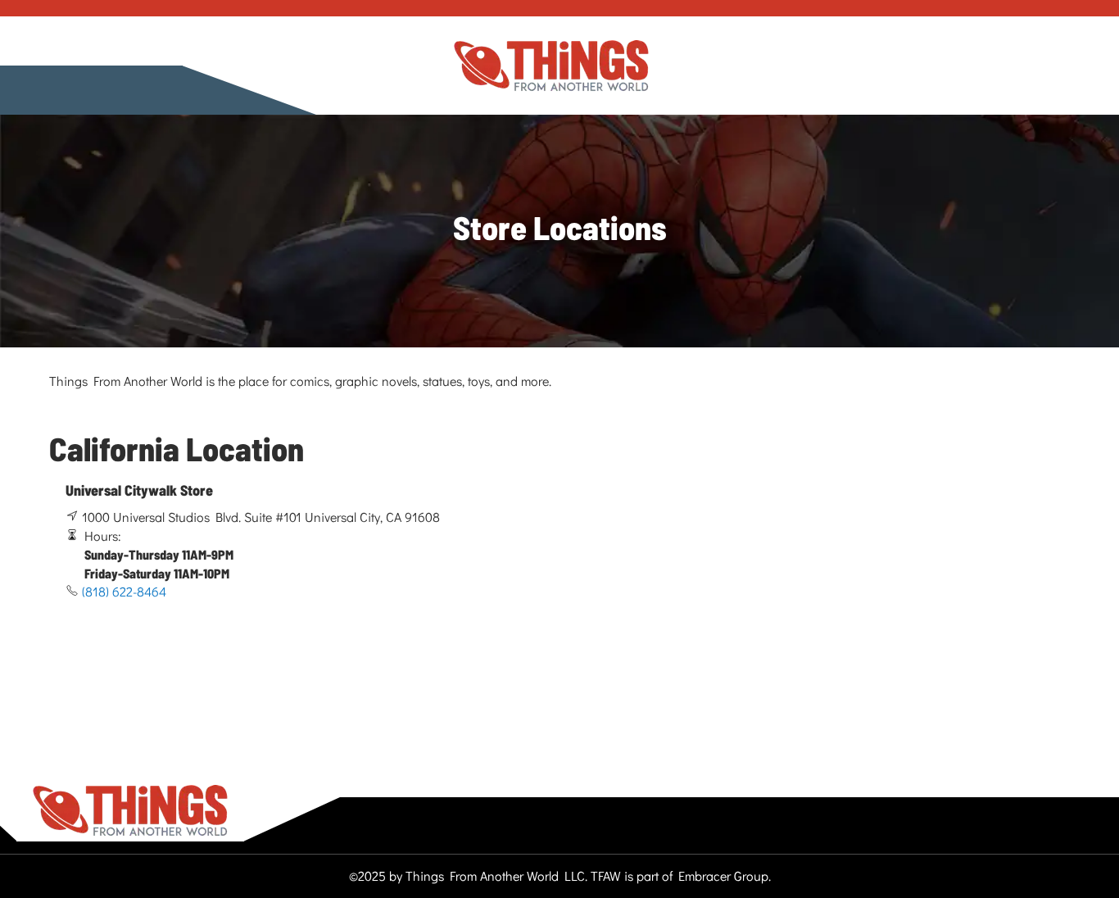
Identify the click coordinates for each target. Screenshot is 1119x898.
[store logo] (551, 66)
